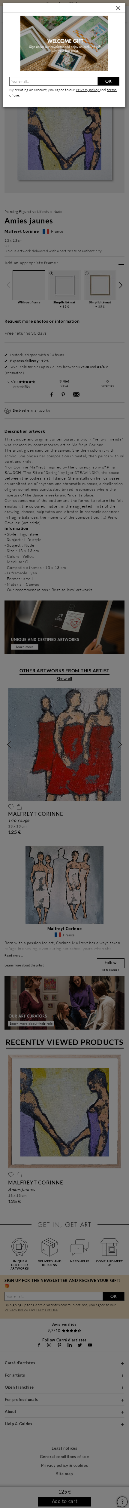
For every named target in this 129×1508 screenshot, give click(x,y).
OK (108, 81)
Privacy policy (88, 90)
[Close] (118, 8)
